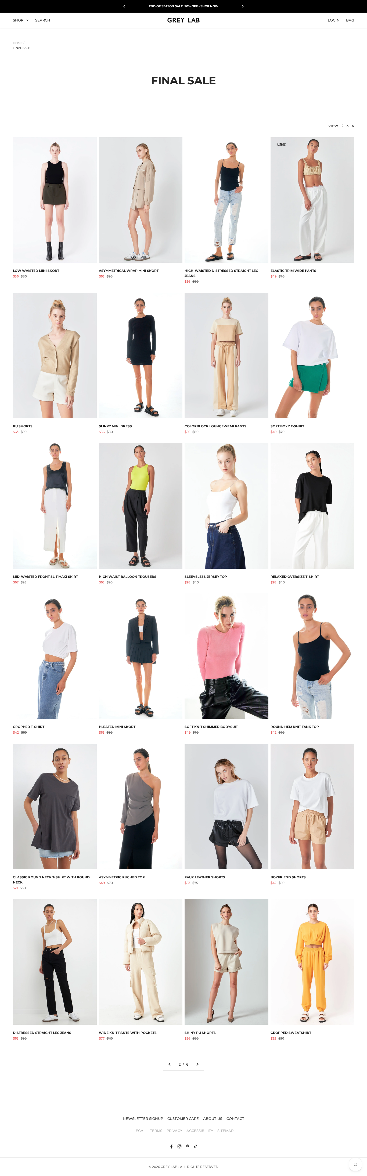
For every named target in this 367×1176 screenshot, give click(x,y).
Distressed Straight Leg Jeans (42, 1033)
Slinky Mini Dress (115, 426)
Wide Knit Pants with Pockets (128, 1033)
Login (334, 20)
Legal (140, 1130)
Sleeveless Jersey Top (206, 577)
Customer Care (183, 1118)
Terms (156, 1130)
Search (42, 20)
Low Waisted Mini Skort (36, 271)
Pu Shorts (23, 426)
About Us (212, 1118)
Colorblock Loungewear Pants (215, 426)
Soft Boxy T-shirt (287, 426)
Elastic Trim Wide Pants (293, 271)
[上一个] (124, 6)
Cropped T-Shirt (28, 727)
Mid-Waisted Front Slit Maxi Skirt (45, 577)
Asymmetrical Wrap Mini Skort (129, 271)
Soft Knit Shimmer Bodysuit (211, 727)
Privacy (174, 1130)
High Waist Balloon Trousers (127, 577)
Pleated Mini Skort (117, 727)
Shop (18, 20)
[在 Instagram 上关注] (179, 1146)
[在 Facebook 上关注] (171, 1146)
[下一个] (243, 6)
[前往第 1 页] (170, 1064)
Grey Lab (169, 1167)
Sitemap (225, 1130)
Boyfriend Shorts (288, 877)
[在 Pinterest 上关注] (187, 1146)
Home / (18, 43)
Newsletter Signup (143, 1118)
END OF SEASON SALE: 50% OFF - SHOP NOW (183, 6)
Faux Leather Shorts (205, 877)
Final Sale (21, 48)
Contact (235, 1118)
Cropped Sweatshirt (291, 1033)
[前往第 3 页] (197, 1064)
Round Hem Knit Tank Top (295, 727)
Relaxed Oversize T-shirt (295, 577)
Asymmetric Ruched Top (122, 877)
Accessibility (199, 1130)
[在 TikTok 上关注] (195, 1146)
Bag (350, 20)
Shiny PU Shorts (200, 1033)
